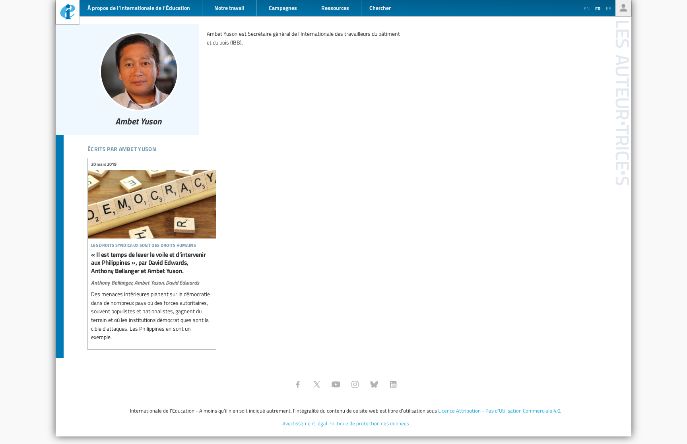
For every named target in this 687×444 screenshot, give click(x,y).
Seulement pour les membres (623, 8)
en (587, 8)
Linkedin (393, 384)
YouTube (336, 384)
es (608, 8)
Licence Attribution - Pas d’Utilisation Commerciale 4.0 (499, 410)
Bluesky (374, 384)
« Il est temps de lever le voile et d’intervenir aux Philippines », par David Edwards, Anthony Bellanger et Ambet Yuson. (152, 251)
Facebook (298, 384)
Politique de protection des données (368, 423)
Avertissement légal (304, 423)
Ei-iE (68, 13)
